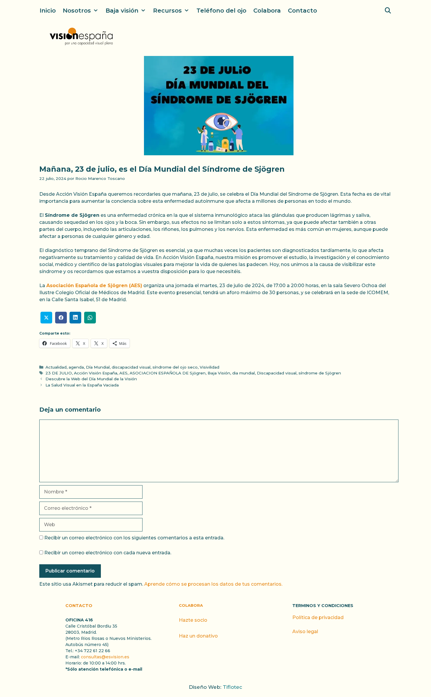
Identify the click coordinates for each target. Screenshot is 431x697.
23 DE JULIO (58, 373)
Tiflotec (232, 687)
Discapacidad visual (276, 373)
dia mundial (243, 373)
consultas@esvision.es (105, 656)
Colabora (267, 10)
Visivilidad (209, 367)
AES (123, 373)
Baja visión (122, 10)
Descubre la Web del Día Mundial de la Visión (91, 378)
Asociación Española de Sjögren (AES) (94, 285)
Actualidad (56, 367)
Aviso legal (305, 631)
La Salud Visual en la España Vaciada (82, 385)
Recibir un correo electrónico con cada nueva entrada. (107, 552)
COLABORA (191, 605)
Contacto (302, 10)
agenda (76, 367)
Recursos (167, 10)
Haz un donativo (198, 636)
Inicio (48, 10)
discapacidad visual (131, 367)
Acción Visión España (95, 373)
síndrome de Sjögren (319, 373)
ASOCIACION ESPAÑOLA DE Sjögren (168, 373)
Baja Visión (219, 373)
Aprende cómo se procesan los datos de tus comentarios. (213, 584)
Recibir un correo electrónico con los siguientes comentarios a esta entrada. (134, 538)
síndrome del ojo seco (175, 367)
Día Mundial (98, 367)
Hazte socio (193, 620)
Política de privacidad (318, 617)
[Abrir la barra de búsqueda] (388, 10)
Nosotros (77, 10)
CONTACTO (78, 605)
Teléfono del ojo (221, 10)
